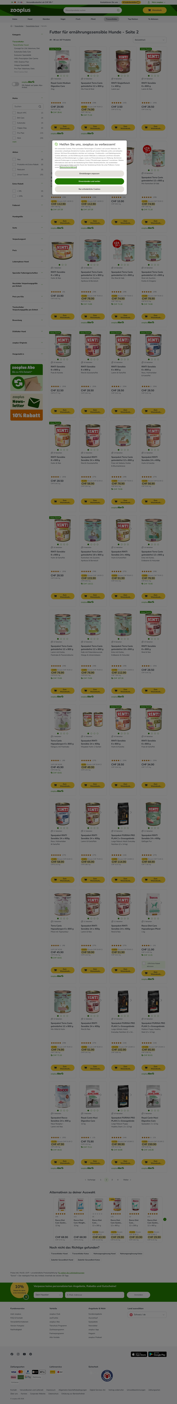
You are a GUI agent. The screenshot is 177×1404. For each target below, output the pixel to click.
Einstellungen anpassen (89, 173)
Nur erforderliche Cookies (89, 189)
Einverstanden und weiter (89, 181)
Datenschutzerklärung (68, 167)
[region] (89, 167)
